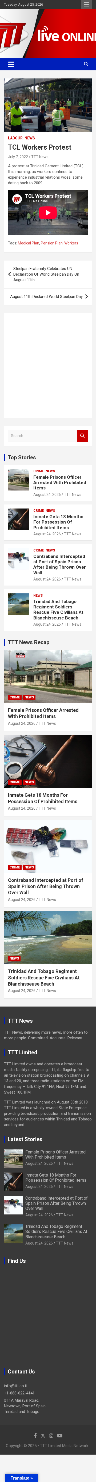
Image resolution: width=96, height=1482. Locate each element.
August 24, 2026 (47, 494)
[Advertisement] (48, 365)
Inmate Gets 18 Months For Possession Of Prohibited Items (58, 522)
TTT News (40, 157)
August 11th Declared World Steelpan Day (46, 296)
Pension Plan (52, 243)
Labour (15, 138)
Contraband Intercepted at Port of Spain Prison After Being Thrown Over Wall (59, 564)
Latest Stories (25, 1139)
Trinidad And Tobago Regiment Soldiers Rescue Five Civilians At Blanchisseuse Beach (58, 610)
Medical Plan (28, 243)
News (30, 138)
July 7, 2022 (18, 157)
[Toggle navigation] (11, 64)
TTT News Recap (28, 642)
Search (82, 436)
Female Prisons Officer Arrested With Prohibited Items (59, 482)
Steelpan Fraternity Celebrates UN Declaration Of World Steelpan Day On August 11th (46, 274)
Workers (71, 243)
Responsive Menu (86, 4)
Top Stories (22, 457)
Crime (38, 471)
